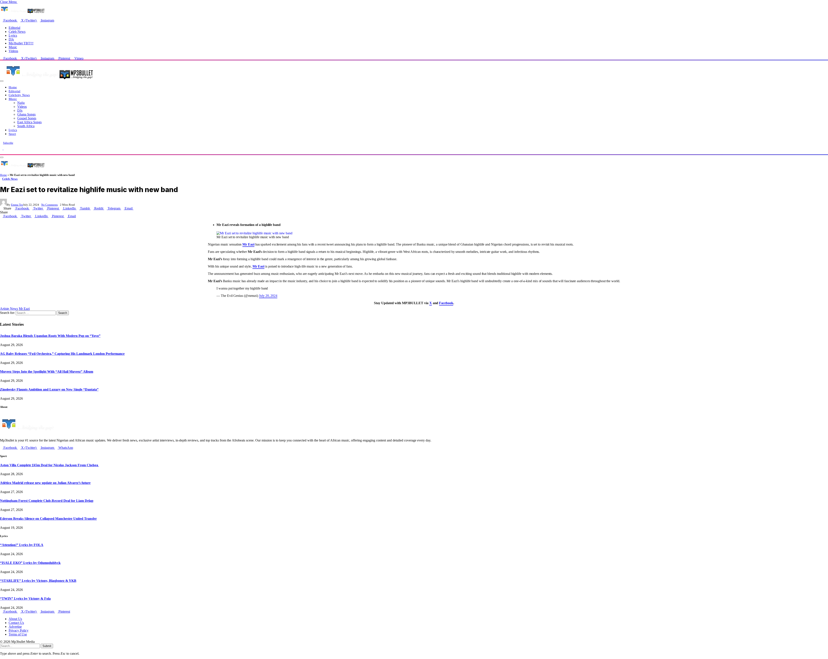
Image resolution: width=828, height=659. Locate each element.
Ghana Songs (26, 114)
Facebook (446, 303)
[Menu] (1, 81)
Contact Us (16, 623)
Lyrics (13, 35)
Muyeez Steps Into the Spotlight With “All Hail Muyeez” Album (46, 371)
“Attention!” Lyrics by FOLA (21, 545)
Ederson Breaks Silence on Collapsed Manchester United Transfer (48, 518)
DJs (11, 39)
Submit (46, 646)
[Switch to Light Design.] (4, 148)
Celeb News (17, 31)
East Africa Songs (29, 122)
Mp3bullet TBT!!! (21, 43)
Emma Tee (17, 204)
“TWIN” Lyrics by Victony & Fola (25, 598)
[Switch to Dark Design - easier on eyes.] (1, 148)
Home (13, 87)
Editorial (14, 28)
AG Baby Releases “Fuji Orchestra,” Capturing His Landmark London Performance (62, 353)
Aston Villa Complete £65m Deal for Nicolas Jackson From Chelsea (49, 465)
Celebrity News (19, 95)
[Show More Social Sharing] (134, 208)
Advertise (15, 626)
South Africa (25, 126)
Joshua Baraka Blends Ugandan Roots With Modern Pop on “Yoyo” (50, 336)
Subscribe (8, 142)
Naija (21, 103)
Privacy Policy (18, 630)
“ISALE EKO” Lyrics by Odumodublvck (30, 563)
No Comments (49, 204)
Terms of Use (18, 634)
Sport (12, 134)
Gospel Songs (26, 118)
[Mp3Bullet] (48, 80)
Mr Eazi (24, 308)
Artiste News (9, 308)
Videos (13, 51)
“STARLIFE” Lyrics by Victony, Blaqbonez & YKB (38, 580)
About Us (15, 619)
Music (13, 47)
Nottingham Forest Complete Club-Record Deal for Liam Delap (46, 500)
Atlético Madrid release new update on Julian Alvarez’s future (45, 483)
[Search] (1, 152)
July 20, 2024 (268, 295)
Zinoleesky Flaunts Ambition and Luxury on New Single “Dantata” (49, 389)
